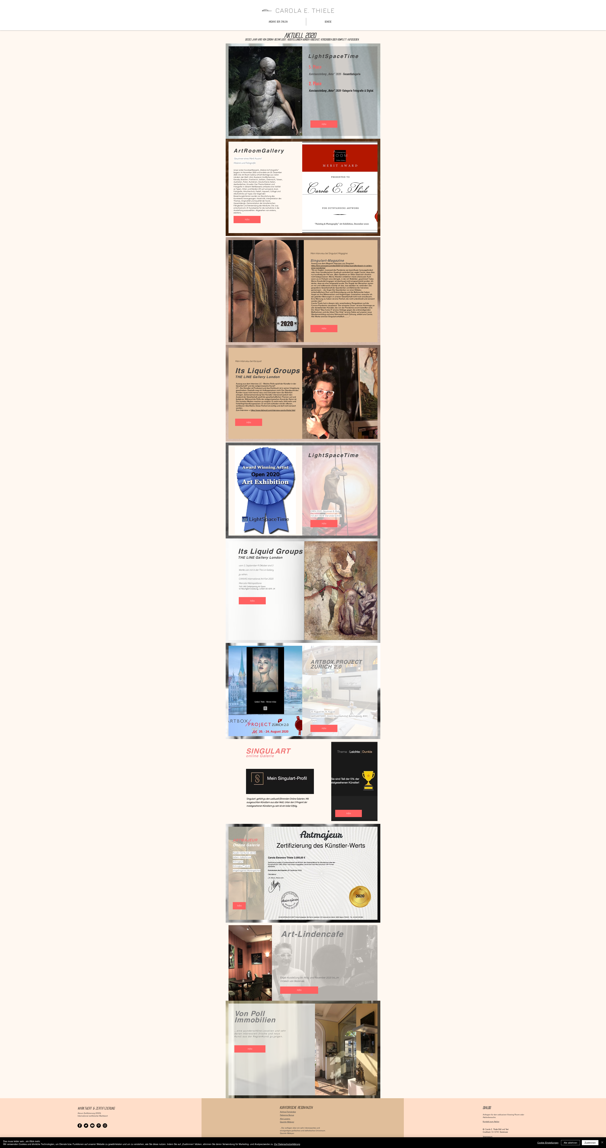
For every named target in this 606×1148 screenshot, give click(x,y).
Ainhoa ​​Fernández (288, 1112)
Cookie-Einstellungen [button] (547, 1142)
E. (308, 10)
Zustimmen (590, 1142)
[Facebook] (79, 1125)
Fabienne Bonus (287, 1115)
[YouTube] (92, 1125)
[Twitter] (86, 1125)
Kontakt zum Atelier (491, 1122)
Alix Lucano (285, 1119)
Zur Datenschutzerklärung (287, 1144)
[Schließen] (602, 1142)
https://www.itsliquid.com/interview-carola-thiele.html (273, 410)
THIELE (323, 10)
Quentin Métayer (287, 1122)
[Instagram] (105, 1125)
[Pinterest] (98, 1125)
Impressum (487, 1137)
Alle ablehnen (570, 1142)
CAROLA (289, 10)
